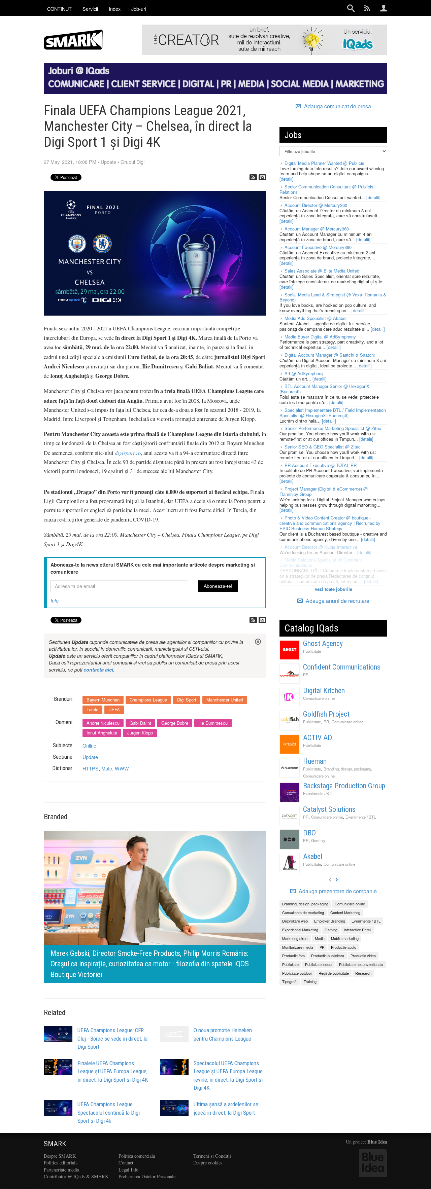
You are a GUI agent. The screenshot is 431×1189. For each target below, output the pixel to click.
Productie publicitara (327, 955)
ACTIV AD (317, 737)
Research (363, 973)
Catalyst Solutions (329, 809)
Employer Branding (329, 921)
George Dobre (174, 723)
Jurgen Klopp (140, 732)
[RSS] (253, 177)
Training (310, 981)
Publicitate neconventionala (361, 964)
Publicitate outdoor (297, 973)
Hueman (315, 761)
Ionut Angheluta (102, 732)
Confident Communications (341, 667)
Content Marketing (345, 912)
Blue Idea (377, 1141)
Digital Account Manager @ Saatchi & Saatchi (330, 355)
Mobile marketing (345, 938)
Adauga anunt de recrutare (336, 601)
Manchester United (224, 699)
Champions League (148, 699)
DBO (309, 833)
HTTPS (90, 768)
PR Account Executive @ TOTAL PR (321, 465)
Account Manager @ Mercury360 (317, 228)
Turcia (92, 709)
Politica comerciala (137, 1156)
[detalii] (286, 179)
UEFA (114, 709)
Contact (126, 1162)
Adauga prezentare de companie (337, 891)
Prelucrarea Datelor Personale (147, 1176)
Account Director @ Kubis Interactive (321, 547)
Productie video (363, 955)
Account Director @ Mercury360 (316, 205)
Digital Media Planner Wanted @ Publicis (324, 163)
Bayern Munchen (103, 699)
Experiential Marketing (300, 929)
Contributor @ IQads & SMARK (76, 1176)
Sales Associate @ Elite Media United (322, 270)
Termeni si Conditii (212, 1156)
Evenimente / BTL (318, 793)
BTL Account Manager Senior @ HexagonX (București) (324, 389)
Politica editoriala (60, 1162)
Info (55, 600)
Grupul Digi (132, 161)
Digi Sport (186, 699)
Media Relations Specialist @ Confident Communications (320, 562)
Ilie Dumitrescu (213, 723)
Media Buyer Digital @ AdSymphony (320, 336)
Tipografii (289, 981)
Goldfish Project (326, 714)
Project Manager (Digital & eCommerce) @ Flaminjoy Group (323, 491)
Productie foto (293, 955)
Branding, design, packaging (347, 768)
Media (320, 938)
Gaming (318, 840)
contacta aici (98, 669)
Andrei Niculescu (103, 723)
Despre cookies (208, 1162)
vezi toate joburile (333, 589)
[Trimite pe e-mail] (262, 177)
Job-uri (138, 8)
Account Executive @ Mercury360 (318, 247)
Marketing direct (295, 938)
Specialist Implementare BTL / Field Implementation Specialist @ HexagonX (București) (332, 413)
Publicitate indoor (319, 964)
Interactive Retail (357, 929)
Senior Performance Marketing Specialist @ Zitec (333, 428)
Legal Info (128, 1169)
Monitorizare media (297, 947)
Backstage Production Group (344, 786)
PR (305, 674)
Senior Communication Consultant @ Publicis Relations (326, 189)
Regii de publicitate (334, 973)
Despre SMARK (60, 1156)
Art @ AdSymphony (304, 373)
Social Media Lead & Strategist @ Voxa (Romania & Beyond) (332, 297)
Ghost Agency (323, 643)
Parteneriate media (61, 1169)
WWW (122, 768)
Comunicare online (319, 698)
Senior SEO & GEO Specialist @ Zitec (323, 446)
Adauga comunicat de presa (337, 106)
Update (108, 161)
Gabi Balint (140, 723)
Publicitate (312, 651)
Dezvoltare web (295, 921)
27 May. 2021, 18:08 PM (70, 161)
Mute (106, 768)
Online (89, 745)
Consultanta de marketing (303, 912)
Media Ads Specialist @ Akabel (315, 318)
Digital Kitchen (324, 690)
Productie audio (343, 947)
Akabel (312, 856)
